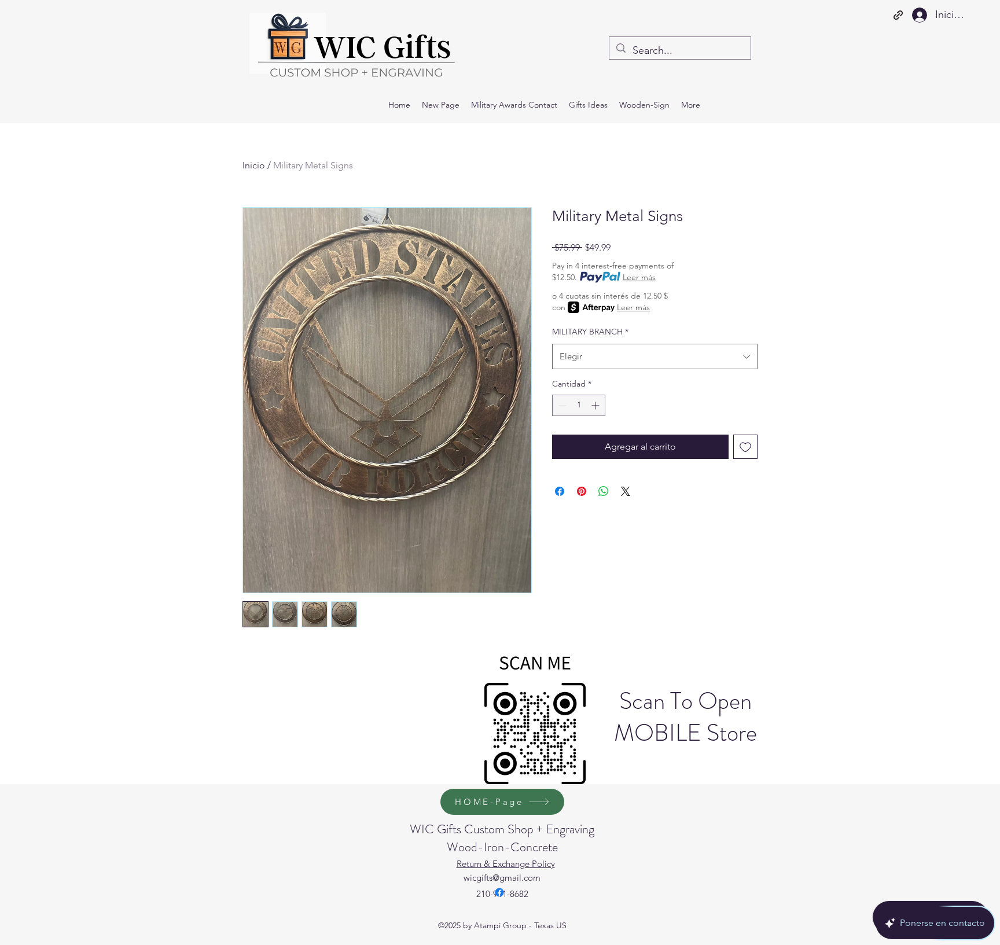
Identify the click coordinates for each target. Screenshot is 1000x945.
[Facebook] (499, 892)
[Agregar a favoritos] (745, 447)
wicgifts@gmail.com (502, 877)
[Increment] (596, 405)
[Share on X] (626, 491)
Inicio (253, 165)
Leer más (639, 277)
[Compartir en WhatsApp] (604, 491)
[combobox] (655, 356)
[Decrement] (561, 405)
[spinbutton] (578, 405)
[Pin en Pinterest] (582, 491)
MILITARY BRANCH (590, 331)
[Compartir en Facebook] (560, 491)
